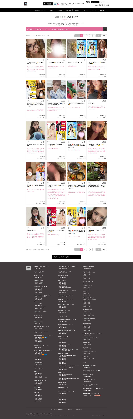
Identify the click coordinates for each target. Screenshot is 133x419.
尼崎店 (64, 307)
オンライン (98, 395)
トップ (30, 10)
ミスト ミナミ (39, 76)
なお (44, 76)
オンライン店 (92, 395)
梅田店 (40, 288)
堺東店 (89, 282)
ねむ (64, 117)
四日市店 (40, 340)
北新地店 (45, 296)
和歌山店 (41, 282)
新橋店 (40, 342)
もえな (104, 203)
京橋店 (64, 277)
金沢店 (40, 338)
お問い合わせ (79, 409)
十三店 (64, 282)
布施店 (93, 315)
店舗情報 (77, 10)
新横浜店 (41, 283)
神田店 (40, 312)
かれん (43, 203)
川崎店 (46, 377)
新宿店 (73, 378)
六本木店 (40, 323)
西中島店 (40, 352)
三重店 (40, 328)
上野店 (64, 326)
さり (84, 76)
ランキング (59, 10)
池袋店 (40, 300)
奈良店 (64, 284)
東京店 (40, 400)
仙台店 (40, 299)
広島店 (64, 342)
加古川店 (65, 268)
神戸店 (40, 298)
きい (84, 203)
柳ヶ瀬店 (40, 317)
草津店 (40, 383)
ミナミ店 (40, 268)
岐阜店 (64, 333)
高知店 (40, 290)
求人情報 (102, 10)
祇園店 (44, 306)
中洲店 (64, 379)
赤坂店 (64, 349)
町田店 (40, 384)
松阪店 (40, 289)
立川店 (40, 376)
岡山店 (40, 382)
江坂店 (40, 277)
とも (105, 76)
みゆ (44, 158)
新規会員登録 (95, 2)
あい (44, 117)
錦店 (40, 374)
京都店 (40, 292)
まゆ (84, 117)
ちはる (63, 76)
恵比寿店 (40, 272)
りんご (63, 158)
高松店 (64, 283)
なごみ (63, 203)
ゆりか (104, 117)
